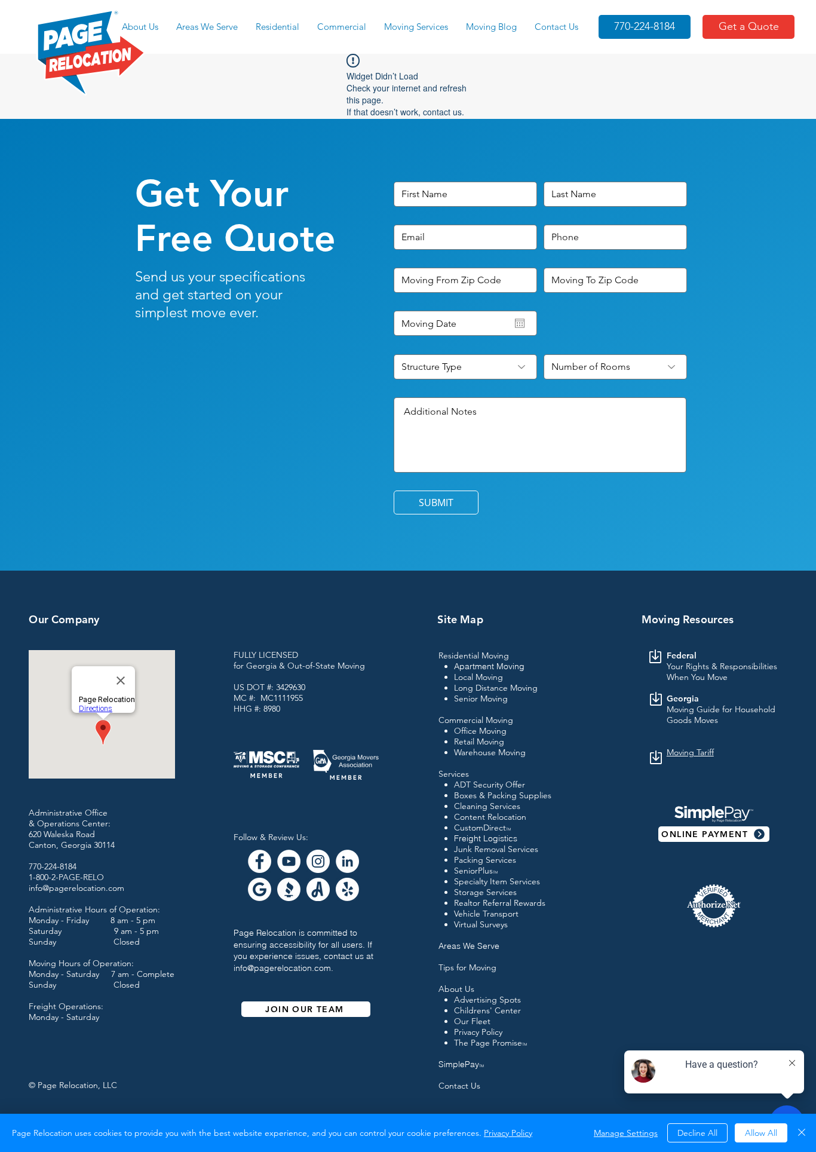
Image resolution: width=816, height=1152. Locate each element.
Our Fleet (472, 1021)
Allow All (761, 1133)
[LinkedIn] (347, 861)
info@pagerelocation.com (282, 968)
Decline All (697, 1133)
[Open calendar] (519, 323)
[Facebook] (259, 861)
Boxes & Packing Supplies (502, 795)
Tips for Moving (467, 967)
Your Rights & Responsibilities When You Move (722, 671)
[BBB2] (288, 889)
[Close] (801, 1132)
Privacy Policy (478, 1032)
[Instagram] (318, 861)
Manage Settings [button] (626, 1133)
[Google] (259, 889)
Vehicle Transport (486, 913)
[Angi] (318, 889)
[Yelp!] (347, 889)
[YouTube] (288, 861)
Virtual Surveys (481, 924)
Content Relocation (490, 816)
